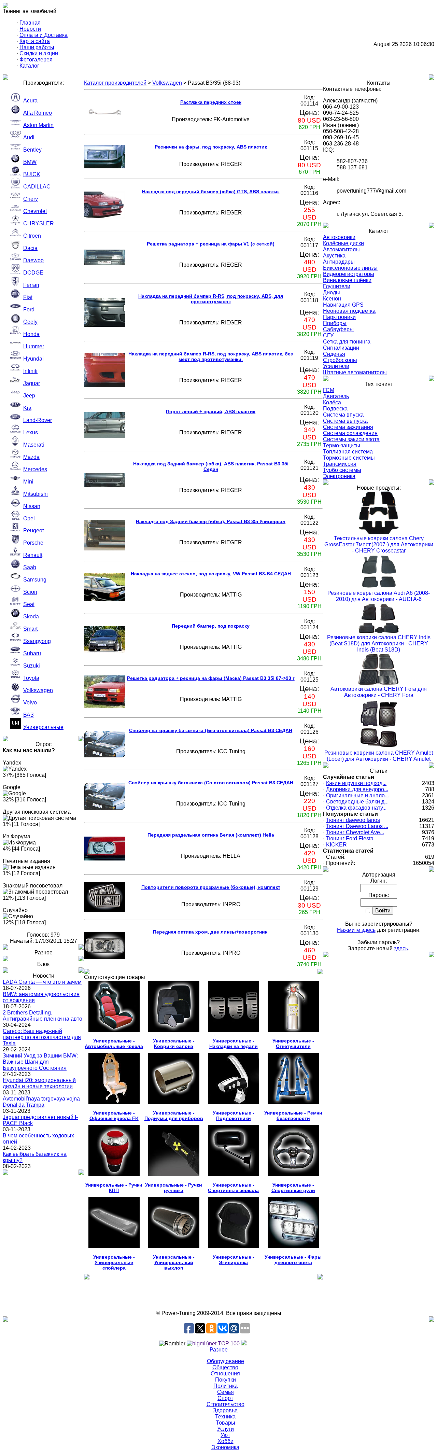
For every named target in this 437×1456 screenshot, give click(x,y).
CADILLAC (37, 187)
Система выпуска (345, 421)
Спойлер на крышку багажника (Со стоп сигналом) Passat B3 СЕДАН (210, 782)
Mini (28, 482)
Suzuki (31, 666)
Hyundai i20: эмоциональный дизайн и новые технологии (39, 1083)
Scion (30, 592)
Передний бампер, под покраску (211, 626)
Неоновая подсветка (349, 311)
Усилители (336, 366)
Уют (225, 1435)
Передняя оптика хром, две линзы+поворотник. (211, 932)
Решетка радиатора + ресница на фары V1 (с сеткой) (210, 244)
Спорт (225, 1398)
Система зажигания (348, 427)
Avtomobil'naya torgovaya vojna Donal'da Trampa (41, 1102)
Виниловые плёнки (347, 280)
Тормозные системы (349, 458)
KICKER (336, 845)
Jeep (29, 395)
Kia (27, 408)
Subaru (32, 653)
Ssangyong (37, 641)
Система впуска (343, 415)
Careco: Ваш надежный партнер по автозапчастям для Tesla (42, 1037)
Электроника (339, 476)
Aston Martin (38, 125)
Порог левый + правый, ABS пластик (210, 411)
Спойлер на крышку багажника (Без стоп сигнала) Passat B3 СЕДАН (210, 730)
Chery (30, 199)
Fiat (27, 297)
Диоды (331, 292)
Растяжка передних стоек (210, 102)
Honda (31, 334)
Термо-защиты (341, 445)
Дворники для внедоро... (357, 789)
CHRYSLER (38, 223)
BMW (30, 162)
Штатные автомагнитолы (355, 372)
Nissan (31, 506)
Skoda (31, 616)
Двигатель (336, 396)
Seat (28, 604)
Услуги (225, 1429)
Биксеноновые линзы (350, 268)
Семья (225, 1392)
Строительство (225, 1404)
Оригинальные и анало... (357, 795)
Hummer (33, 346)
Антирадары (339, 262)
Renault (32, 555)
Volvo (30, 702)
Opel (29, 518)
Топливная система (348, 451)
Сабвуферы (338, 329)
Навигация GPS (343, 305)
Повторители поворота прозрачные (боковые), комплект (210, 887)
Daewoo (33, 260)
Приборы (335, 323)
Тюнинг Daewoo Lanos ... (357, 826)
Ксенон (332, 299)
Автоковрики (339, 237)
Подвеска (335, 408)
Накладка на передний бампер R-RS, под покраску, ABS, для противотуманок (210, 298)
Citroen (32, 236)
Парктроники (339, 317)
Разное (219, 1350)
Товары (225, 1423)
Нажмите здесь (356, 930)
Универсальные (43, 727)
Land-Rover (37, 420)
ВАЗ (28, 715)
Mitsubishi (35, 494)
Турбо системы (342, 470)
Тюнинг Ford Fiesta (349, 838)
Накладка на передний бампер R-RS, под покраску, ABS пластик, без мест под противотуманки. (210, 356)
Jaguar (31, 383)
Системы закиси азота (351, 439)
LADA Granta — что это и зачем (42, 982)
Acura (30, 100)
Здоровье (225, 1410)
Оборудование (225, 1361)
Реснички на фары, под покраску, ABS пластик (211, 147)
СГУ (328, 335)
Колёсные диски (343, 243)
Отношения (225, 1373)
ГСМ (328, 390)
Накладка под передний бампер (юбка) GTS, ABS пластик (211, 191)
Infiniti (30, 371)
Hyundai (33, 359)
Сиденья (334, 354)
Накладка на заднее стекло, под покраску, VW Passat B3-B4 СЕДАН (211, 573)
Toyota (31, 678)
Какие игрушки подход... (356, 783)
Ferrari (31, 285)
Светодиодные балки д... (357, 801)
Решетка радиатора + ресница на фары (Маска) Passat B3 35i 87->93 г (211, 678)
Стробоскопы (340, 360)
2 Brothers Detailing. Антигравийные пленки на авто (42, 1016)
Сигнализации (341, 348)
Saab (29, 567)
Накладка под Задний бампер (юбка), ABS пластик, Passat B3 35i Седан (210, 466)
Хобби (225, 1441)
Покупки (225, 1380)
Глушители (336, 286)
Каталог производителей (115, 83)
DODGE (33, 273)
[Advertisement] (218, 1294)
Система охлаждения (350, 433)
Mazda (31, 457)
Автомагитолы (341, 249)
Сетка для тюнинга (346, 342)
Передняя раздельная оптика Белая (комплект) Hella (210, 835)
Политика (225, 1386)
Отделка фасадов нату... (356, 808)
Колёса (332, 402)
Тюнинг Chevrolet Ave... (355, 832)
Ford (28, 309)
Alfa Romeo (37, 113)
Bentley (32, 150)
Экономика (225, 1447)
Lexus (30, 432)
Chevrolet (35, 211)
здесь (401, 948)
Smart (30, 629)
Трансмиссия (339, 464)
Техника (225, 1416)
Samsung (34, 580)
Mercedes (35, 469)
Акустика (334, 255)
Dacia (30, 248)
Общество (225, 1367)
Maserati (33, 445)
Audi (28, 137)
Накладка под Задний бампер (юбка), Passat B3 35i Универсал (210, 521)
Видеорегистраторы (348, 274)
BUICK (31, 174)
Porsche (33, 543)
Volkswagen (38, 690)
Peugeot (33, 530)
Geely (30, 322)
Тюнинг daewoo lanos (353, 820)
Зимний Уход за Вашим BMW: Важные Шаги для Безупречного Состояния (40, 1062)
